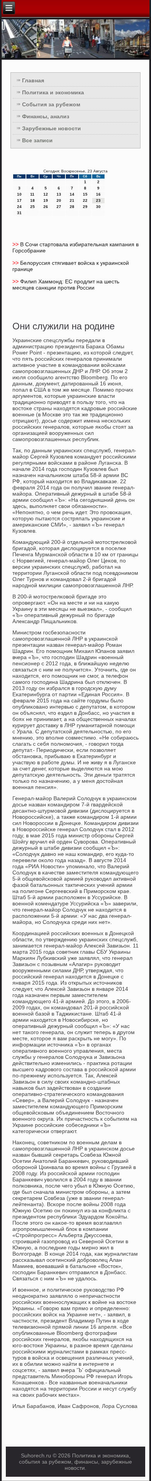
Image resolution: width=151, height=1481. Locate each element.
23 (98, 200)
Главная (33, 80)
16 (98, 194)
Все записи (37, 140)
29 (85, 207)
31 (19, 213)
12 (45, 194)
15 (85, 194)
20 (59, 200)
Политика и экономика (53, 92)
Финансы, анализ (45, 116)
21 (72, 200)
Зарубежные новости (51, 128)
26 (45, 207)
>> (16, 244)
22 (85, 200)
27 (59, 207)
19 (45, 200)
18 (32, 200)
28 (72, 207)
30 (98, 207)
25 (32, 207)
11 (32, 194)
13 (59, 194)
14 (72, 194)
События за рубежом (51, 104)
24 (19, 207)
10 (19, 194)
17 (19, 200)
